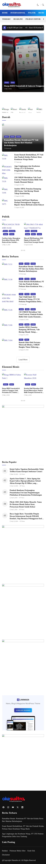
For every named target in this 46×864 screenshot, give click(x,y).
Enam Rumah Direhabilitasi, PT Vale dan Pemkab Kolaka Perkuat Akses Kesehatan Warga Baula (28, 157)
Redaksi (5, 851)
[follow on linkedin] (22, 807)
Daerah (12, 136)
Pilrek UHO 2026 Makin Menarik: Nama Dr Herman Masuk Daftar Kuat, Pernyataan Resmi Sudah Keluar (26, 504)
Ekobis (6, 82)
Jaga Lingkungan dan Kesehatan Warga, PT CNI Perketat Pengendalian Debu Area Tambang (27, 168)
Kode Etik (31, 851)
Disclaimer (6, 855)
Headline (18, 19)
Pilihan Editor (33, 19)
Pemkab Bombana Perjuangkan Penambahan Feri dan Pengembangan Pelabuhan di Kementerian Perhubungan (26, 492)
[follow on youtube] (13, 807)
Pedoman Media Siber (18, 851)
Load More (23, 360)
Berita (12, 82)
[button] (38, 5)
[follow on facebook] (3, 807)
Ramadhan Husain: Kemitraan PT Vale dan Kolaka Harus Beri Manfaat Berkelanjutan (21, 142)
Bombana (12, 231)
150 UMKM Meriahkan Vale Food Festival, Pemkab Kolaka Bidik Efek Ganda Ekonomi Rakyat (28, 179)
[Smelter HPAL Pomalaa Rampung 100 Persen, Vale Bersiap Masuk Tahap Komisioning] (7, 193)
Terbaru (6, 19)
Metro (41, 13)
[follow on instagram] (8, 807)
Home (5, 13)
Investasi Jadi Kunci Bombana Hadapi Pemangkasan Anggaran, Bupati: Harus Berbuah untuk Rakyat (29, 202)
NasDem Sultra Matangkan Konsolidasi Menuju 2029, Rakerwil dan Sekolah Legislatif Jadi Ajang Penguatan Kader (11, 242)
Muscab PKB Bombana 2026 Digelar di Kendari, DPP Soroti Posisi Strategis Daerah (33, 240)
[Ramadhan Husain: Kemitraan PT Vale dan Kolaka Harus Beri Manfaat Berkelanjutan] (7, 264)
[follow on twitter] (17, 807)
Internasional (17, 13)
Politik (32, 13)
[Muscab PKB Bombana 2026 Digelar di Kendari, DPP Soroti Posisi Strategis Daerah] (34, 228)
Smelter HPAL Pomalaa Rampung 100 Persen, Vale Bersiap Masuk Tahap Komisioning (27, 191)
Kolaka (18, 136)
